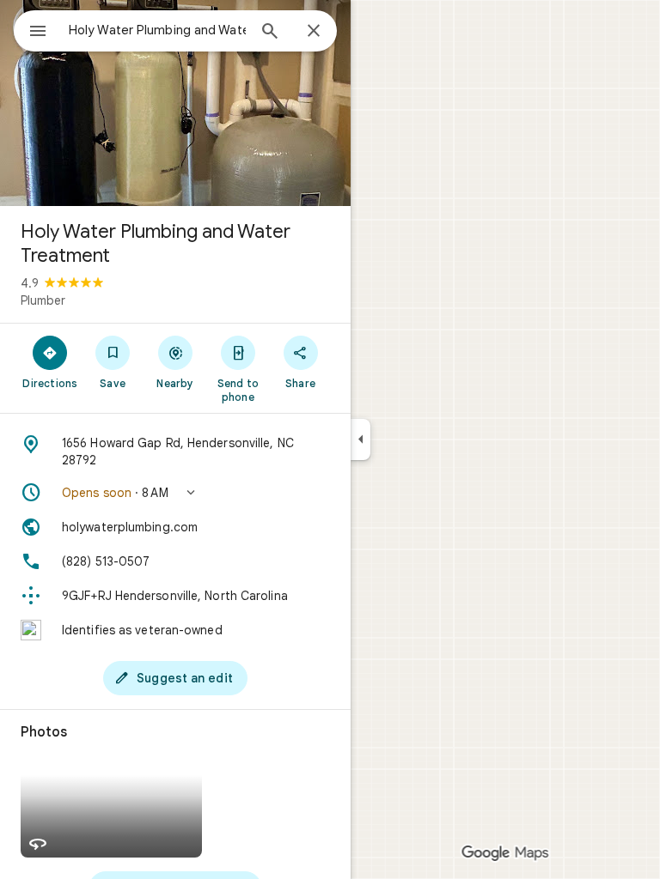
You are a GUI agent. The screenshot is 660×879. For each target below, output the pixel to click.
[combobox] (157, 30)
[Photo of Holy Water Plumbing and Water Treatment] (175, 103)
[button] (175, 493)
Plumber (43, 300)
